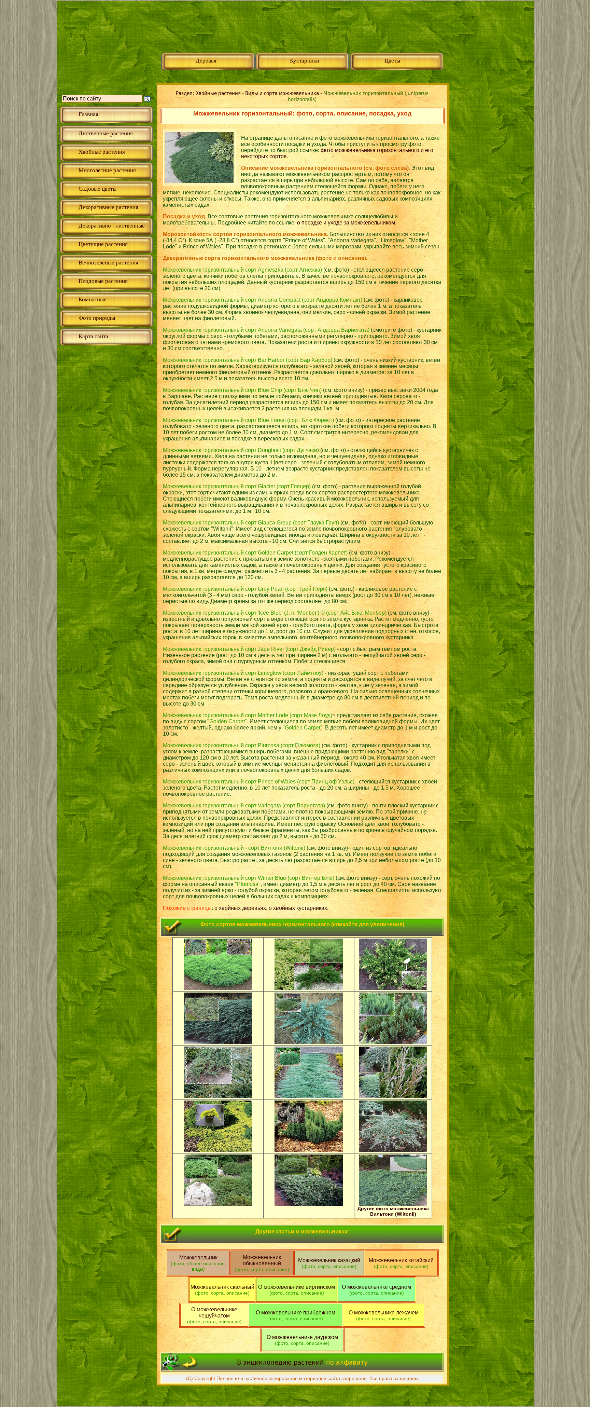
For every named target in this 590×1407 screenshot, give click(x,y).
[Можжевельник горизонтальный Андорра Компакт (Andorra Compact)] (309, 988)
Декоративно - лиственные (112, 225)
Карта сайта (93, 336)
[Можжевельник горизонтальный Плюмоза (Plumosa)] (218, 1204)
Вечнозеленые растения (108, 262)
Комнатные (93, 299)
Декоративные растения (108, 207)
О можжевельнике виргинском (296, 1287)
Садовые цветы (97, 189)
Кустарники (304, 60)
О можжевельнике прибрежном (295, 1312)
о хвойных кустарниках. (298, 908)
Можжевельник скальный (222, 1290)
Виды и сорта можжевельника (282, 93)
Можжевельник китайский (401, 1263)
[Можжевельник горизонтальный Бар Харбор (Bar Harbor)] (218, 1042)
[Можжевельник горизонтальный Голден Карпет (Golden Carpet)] (218, 1150)
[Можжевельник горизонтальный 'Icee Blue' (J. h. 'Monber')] (393, 1150)
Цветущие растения (103, 244)
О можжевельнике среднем (376, 1287)
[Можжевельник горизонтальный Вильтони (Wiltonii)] (393, 1204)
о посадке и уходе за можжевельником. (346, 223)
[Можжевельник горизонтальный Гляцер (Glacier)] (309, 1096)
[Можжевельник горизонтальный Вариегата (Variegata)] (309, 1204)
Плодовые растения (103, 281)
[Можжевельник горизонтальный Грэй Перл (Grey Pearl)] (309, 1150)
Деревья (206, 60)
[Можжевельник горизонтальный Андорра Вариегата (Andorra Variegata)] (393, 988)
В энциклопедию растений (280, 1362)
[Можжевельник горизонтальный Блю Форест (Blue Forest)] (393, 1042)
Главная (88, 114)
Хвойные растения (102, 152)
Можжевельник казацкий (329, 1263)
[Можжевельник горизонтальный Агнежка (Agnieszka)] (218, 988)
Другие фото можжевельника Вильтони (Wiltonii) (393, 1211)
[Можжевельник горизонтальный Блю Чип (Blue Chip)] (309, 1042)
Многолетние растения (107, 170)
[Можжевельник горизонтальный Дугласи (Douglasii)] (218, 1096)
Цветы (392, 60)
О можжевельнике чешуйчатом (214, 1313)
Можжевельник (198, 1263)
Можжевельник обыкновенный (262, 1263)
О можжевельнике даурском (302, 1337)
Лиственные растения (106, 133)
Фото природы (97, 318)
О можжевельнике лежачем (384, 1312)
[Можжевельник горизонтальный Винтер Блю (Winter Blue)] (393, 1096)
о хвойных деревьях (240, 908)
